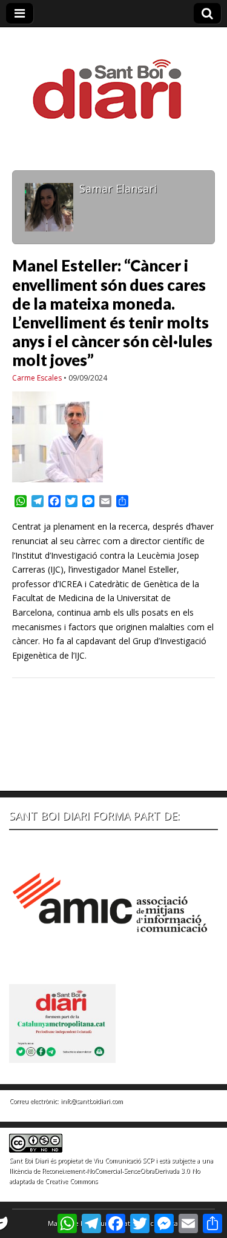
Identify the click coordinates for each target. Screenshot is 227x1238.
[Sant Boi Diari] (114, 81)
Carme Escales (37, 378)
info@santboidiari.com (92, 1101)
